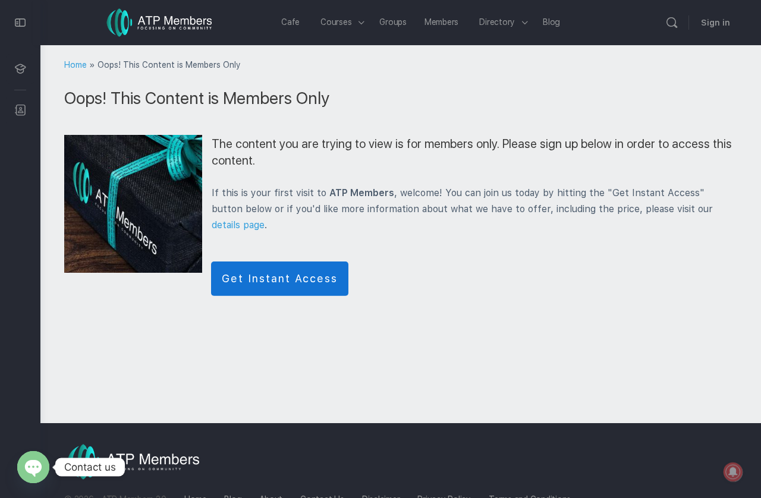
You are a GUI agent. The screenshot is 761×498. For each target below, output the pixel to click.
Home (75, 65)
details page (238, 225)
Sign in (715, 22)
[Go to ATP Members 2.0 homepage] (159, 21)
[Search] (672, 22)
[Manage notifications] (733, 471)
